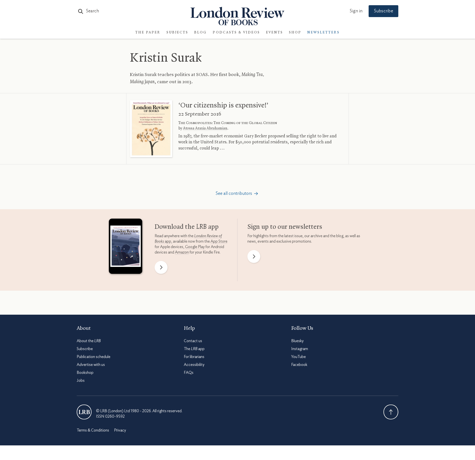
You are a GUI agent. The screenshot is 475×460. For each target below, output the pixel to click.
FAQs (188, 373)
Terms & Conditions (93, 430)
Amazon (182, 252)
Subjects (177, 32)
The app (194, 349)
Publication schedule (93, 357)
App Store (219, 241)
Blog (200, 32)
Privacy (120, 430)
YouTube (298, 357)
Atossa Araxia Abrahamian (205, 128)
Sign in (356, 11)
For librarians (194, 357)
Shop (295, 32)
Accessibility (194, 365)
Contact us (193, 341)
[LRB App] (125, 247)
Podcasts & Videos (236, 32)
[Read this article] (151, 128)
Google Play (195, 247)
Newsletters (323, 32)
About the (89, 341)
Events (274, 32)
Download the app (187, 227)
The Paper (148, 32)
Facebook (299, 365)
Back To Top (390, 412)
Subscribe (383, 11)
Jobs (81, 381)
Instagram (299, 349)
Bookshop (85, 373)
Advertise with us (91, 365)
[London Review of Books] (84, 412)
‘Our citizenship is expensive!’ (223, 105)
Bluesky (297, 341)
